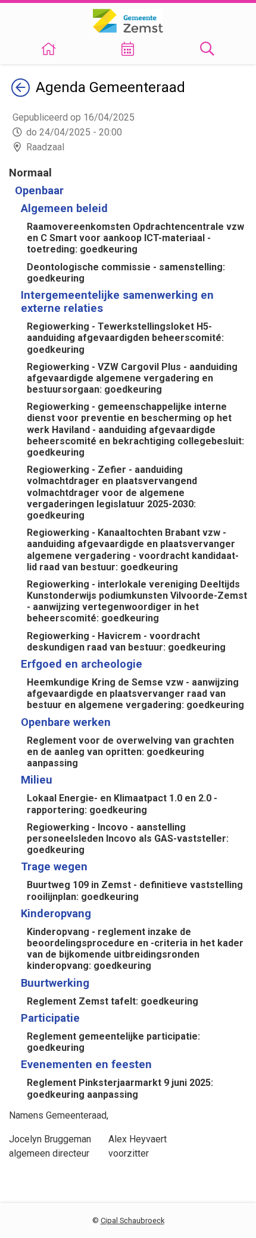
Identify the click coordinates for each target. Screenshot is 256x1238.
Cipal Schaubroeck (132, 1220)
